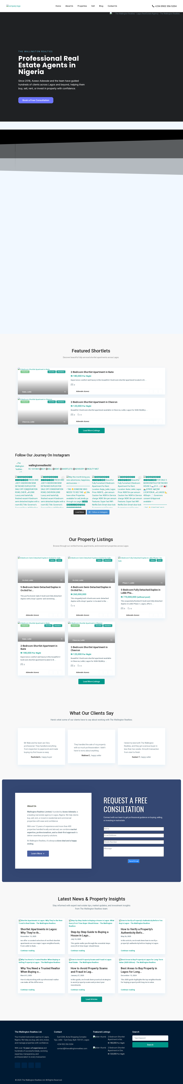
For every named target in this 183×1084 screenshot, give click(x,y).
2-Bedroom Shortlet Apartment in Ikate (92, 372)
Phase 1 (126, 583)
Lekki (29, 392)
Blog (101, 6)
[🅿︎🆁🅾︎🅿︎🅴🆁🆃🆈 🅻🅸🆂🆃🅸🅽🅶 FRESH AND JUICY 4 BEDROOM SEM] (27, 491)
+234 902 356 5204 (65, 1044)
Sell (93, 6)
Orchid (25, 580)
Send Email (134, 861)
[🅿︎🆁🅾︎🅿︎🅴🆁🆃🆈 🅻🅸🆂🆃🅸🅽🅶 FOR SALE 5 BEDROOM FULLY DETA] (155, 491)
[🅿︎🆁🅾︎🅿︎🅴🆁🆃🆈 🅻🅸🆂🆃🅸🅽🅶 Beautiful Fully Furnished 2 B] (104, 491)
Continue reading (27, 951)
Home (58, 6)
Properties (82, 6)
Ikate (24, 392)
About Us (69, 6)
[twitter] (31, 1065)
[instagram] (38, 1065)
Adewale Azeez (82, 391)
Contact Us (112, 6)
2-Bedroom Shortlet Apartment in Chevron (94, 402)
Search (150, 1045)
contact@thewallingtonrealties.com (72, 1048)
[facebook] (17, 1065)
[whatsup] (24, 1065)
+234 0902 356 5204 (166, 6)
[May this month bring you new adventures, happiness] (78, 491)
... (146, 380)
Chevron (25, 422)
